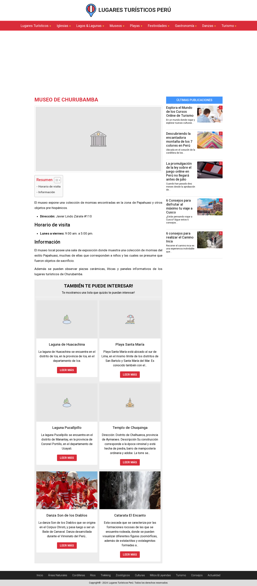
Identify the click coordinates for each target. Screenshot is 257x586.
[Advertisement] (128, 64)
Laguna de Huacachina (67, 344)
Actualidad (214, 575)
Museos (116, 26)
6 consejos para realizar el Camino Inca (180, 237)
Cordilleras (78, 575)
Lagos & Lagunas (89, 26)
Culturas (140, 575)
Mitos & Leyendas (160, 575)
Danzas (207, 26)
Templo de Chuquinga (130, 427)
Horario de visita (49, 186)
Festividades (157, 26)
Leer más (67, 370)
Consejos (197, 575)
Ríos (93, 575)
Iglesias (62, 26)
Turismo (227, 26)
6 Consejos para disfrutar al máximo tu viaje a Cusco (179, 206)
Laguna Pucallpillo (66, 427)
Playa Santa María (130, 344)
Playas (135, 26)
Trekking (106, 575)
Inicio (40, 575)
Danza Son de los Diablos (66, 515)
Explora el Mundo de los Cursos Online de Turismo (180, 111)
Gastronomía (184, 26)
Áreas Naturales (57, 575)
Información (46, 192)
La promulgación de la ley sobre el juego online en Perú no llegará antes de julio (179, 171)
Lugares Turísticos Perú (134, 10)
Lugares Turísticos (35, 26)
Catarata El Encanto (130, 515)
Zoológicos (123, 575)
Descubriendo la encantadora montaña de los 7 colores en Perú (179, 139)
